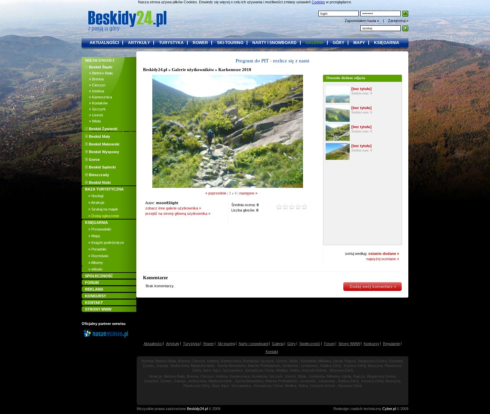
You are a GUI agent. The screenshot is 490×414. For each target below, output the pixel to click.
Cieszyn (198, 361)
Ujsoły (338, 361)
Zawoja (162, 366)
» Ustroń (94, 115)
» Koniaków (96, 103)
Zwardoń (396, 361)
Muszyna (375, 366)
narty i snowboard (274, 42)
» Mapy (94, 236)
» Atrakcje (96, 202)
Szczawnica (232, 370)
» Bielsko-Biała (99, 73)
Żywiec (148, 366)
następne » (248, 193)
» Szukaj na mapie (103, 209)
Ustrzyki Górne (313, 370)
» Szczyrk (95, 109)
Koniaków (250, 361)
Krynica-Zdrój (355, 366)
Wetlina (282, 370)
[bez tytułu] (361, 89)
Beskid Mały (99, 136)
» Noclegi (95, 196)
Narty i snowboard (253, 344)
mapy (359, 42)
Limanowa (309, 366)
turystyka (171, 42)
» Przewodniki (99, 229)
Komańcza (254, 370)
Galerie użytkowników (193, 69)
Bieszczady (98, 175)
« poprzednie (215, 193)
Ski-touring (226, 344)
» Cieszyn (95, 85)
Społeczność (309, 344)
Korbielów (308, 361)
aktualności (104, 42)
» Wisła (93, 121)
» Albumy (95, 263)
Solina (294, 370)
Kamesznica (231, 361)
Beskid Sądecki (102, 167)
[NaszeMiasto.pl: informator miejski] (107, 338)
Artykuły (172, 344)
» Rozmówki (98, 256)
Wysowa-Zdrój (341, 370)
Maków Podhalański (264, 366)
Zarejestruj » (398, 21)
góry (338, 42)
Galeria (278, 344)
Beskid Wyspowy (103, 152)
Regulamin (391, 344)
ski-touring (230, 42)
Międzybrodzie (202, 366)
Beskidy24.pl (155, 69)
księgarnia (386, 42)
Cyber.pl (389, 409)
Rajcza (350, 361)
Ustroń (281, 361)
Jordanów (290, 366)
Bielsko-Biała (165, 361)
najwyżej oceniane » (382, 259)
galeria (315, 42)
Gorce (94, 159)
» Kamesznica (98, 97)
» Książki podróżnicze (106, 243)
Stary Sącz (212, 370)
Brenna (184, 361)
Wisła (293, 361)
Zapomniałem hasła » (362, 21)
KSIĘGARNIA (96, 223)
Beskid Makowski (103, 144)
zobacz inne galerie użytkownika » (173, 208)
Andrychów (180, 366)
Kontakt (272, 352)
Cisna (269, 370)
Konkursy (371, 344)
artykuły (139, 42)
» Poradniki (97, 249)
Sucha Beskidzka (231, 366)
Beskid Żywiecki (102, 129)
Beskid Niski (99, 182)
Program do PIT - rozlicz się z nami (272, 60)
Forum (329, 344)
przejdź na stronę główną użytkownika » (177, 214)
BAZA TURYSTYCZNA (104, 189)
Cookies (318, 2)
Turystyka (191, 344)
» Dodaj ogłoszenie (103, 216)
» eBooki (95, 269)
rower (200, 42)
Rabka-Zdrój (330, 366)
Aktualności (153, 344)
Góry (291, 344)
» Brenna (94, 79)
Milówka (324, 361)
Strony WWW (349, 344)
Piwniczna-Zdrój (196, 386)
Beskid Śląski (100, 67)
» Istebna (94, 91)
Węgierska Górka (372, 361)
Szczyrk (267, 361)
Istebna (213, 361)
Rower (208, 344)
